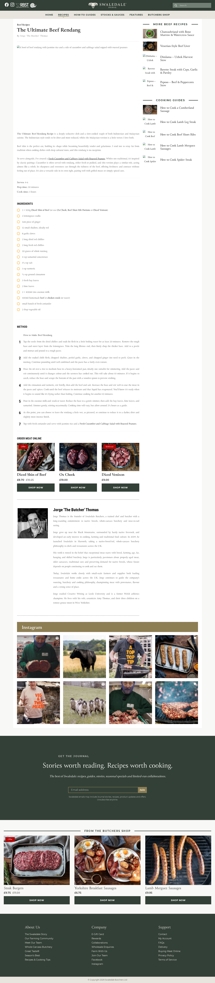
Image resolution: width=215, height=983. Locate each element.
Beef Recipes (23, 25)
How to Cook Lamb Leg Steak (178, 122)
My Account (165, 938)
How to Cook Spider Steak (176, 160)
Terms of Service (167, 959)
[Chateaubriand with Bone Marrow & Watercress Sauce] (150, 33)
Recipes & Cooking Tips (37, 959)
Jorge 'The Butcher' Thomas (34, 36)
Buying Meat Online (169, 951)
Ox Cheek (62, 210)
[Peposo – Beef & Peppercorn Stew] (150, 84)
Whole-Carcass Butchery (38, 947)
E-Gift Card (98, 934)
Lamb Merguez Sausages (163, 888)
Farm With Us (99, 951)
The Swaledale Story (36, 934)
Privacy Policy (166, 955)
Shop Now (35, 487)
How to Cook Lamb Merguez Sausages (177, 147)
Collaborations (100, 942)
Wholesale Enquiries (103, 947)
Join (142, 790)
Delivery (162, 947)
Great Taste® (32, 951)
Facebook (97, 959)
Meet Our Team (33, 942)
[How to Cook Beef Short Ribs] (150, 135)
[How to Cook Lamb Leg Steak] (150, 122)
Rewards (96, 938)
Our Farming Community (39, 938)
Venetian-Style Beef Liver (175, 46)
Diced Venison (100, 210)
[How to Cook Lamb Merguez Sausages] (150, 147)
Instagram (97, 964)
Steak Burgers (13, 888)
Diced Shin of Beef (40, 210)
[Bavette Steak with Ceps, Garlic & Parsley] (150, 71)
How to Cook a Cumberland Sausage (177, 109)
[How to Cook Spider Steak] (150, 160)
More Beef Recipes (170, 24)
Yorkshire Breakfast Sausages (95, 888)
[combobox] (194, 5)
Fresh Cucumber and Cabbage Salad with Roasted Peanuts (76, 158)
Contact (162, 934)
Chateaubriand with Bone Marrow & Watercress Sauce (177, 33)
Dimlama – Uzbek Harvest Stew (176, 58)
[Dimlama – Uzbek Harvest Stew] (150, 59)
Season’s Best (32, 955)
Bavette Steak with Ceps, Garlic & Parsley (179, 71)
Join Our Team (100, 955)
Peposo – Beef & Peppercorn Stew (177, 84)
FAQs (161, 942)
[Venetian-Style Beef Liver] (150, 46)
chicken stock (53, 298)
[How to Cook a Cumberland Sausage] (150, 109)
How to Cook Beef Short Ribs (178, 135)
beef (42, 298)
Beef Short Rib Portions (79, 210)
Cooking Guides (170, 100)
